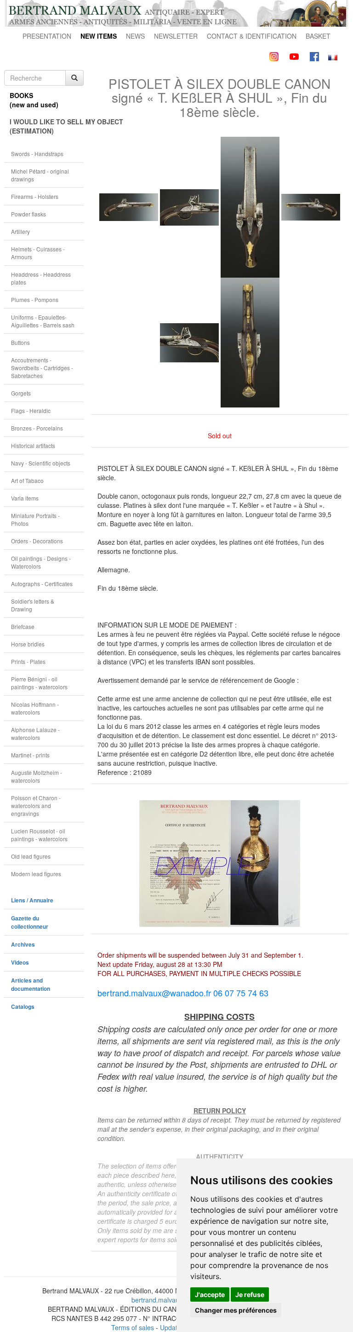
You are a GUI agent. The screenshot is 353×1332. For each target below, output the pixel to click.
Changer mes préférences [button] (236, 1310)
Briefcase (22, 626)
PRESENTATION (47, 36)
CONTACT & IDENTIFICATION (251, 36)
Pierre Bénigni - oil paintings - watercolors (39, 683)
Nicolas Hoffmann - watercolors (35, 708)
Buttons (20, 342)
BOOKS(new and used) (34, 100)
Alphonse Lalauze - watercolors (35, 733)
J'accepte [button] (210, 1294)
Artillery (20, 231)
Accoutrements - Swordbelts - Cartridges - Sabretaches (42, 367)
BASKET (318, 36)
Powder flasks (28, 214)
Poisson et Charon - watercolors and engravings (36, 805)
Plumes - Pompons (34, 299)
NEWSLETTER (176, 36)
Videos (20, 962)
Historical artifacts (33, 445)
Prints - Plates (28, 661)
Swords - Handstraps (37, 153)
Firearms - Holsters (34, 196)
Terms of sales (132, 1327)
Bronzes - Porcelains (37, 428)
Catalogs (22, 1007)
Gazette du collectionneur (29, 922)
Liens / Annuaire (32, 900)
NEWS (135, 36)
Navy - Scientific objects (40, 463)
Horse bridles (28, 644)
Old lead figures (31, 856)
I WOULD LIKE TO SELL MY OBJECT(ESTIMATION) (47, 126)
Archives (23, 944)
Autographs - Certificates (42, 583)
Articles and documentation (30, 985)
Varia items (25, 498)
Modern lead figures (36, 874)
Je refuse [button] (249, 1294)
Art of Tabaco (27, 480)
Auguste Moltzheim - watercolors (36, 776)
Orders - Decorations (37, 541)
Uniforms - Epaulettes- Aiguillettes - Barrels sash (42, 321)
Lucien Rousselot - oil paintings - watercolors (39, 835)
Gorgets (21, 393)
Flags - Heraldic (31, 410)
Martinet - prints (30, 755)
